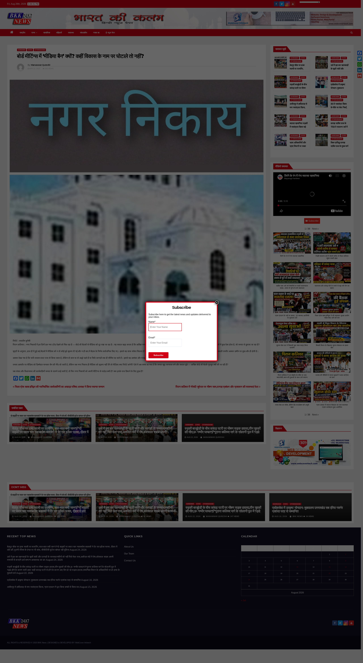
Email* (151, 337)
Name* (151, 322)
